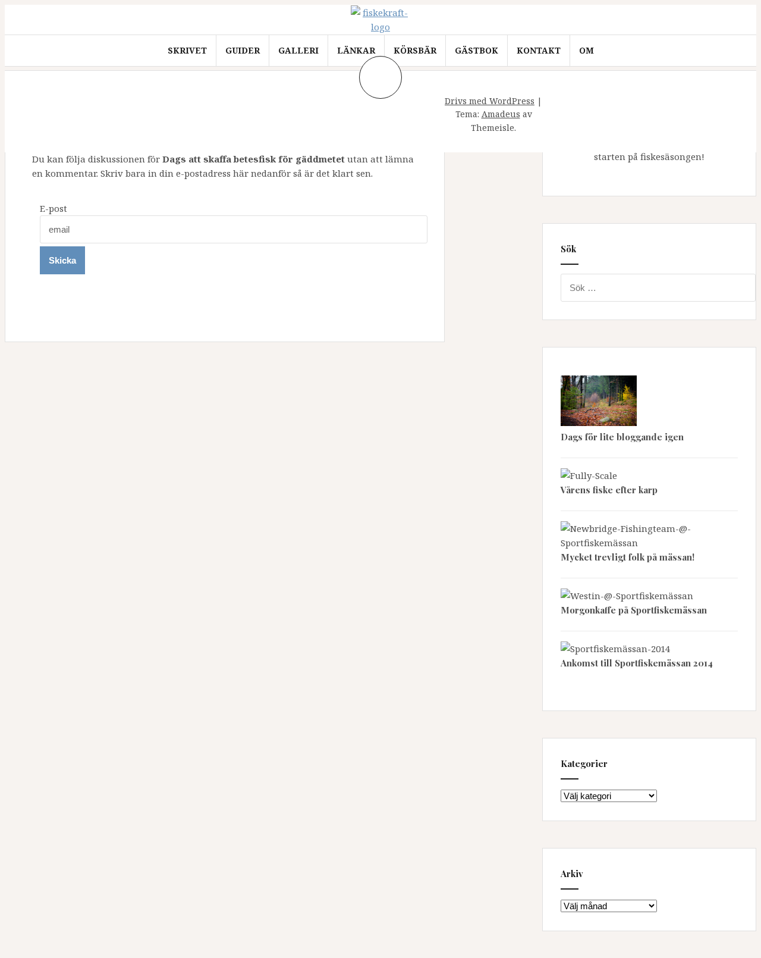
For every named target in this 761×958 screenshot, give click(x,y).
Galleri (298, 50)
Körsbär (415, 50)
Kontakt (539, 50)
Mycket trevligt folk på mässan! (627, 557)
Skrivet (187, 50)
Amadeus (501, 114)
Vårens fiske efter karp (609, 490)
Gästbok (476, 50)
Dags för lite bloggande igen (622, 437)
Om (586, 50)
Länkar (356, 50)
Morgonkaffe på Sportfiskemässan (634, 610)
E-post (53, 208)
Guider (242, 50)
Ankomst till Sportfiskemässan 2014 (637, 663)
